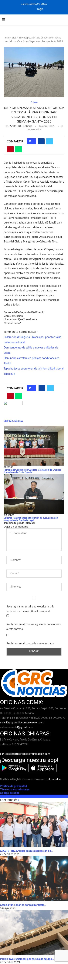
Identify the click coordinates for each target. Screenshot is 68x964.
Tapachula (9, 374)
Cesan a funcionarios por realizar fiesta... (23, 905)
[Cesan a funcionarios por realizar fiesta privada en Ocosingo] (34, 878)
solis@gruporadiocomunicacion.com (22, 722)
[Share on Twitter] (49, 141)
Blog (14, 38)
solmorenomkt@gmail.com (17, 727)
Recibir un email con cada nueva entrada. (30, 643)
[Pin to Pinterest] (10, 149)
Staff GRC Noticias (21, 126)
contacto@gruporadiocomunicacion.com (25, 753)
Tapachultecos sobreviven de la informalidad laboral (33, 368)
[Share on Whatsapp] (18, 149)
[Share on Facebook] (41, 141)
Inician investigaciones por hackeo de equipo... (27, 959)
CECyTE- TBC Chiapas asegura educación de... (26, 851)
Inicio (6, 38)
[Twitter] (31, 9)
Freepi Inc (55, 779)
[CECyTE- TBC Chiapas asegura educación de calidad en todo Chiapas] (34, 824)
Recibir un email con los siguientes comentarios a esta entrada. (33, 626)
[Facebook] (26, 9)
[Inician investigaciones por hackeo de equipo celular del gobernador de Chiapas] (34, 932)
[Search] (64, 20)
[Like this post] (33, 141)
